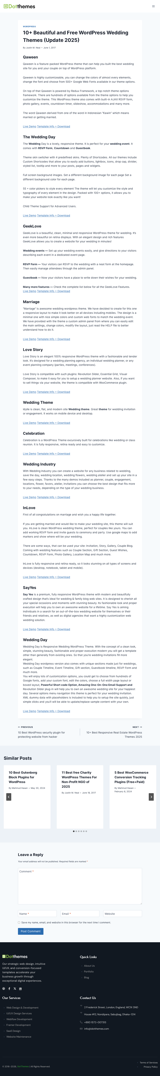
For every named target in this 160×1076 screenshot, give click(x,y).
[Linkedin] (20, 989)
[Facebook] (10, 989)
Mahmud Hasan (20, 788)
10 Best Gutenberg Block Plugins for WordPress (23, 777)
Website (110, 913)
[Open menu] (153, 6)
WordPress (29, 26)
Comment (26, 871)
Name (24, 913)
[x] (15, 989)
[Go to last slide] (8, 797)
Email (66, 913)
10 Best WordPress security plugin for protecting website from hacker (41, 732)
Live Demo (29, 126)
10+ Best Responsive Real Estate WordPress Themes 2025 (114, 732)
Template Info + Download (53, 126)
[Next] (151, 797)
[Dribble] (4, 989)
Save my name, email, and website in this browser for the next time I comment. (66, 922)
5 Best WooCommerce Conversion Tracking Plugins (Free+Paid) (131, 777)
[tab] (74, 831)
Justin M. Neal (33, 47)
